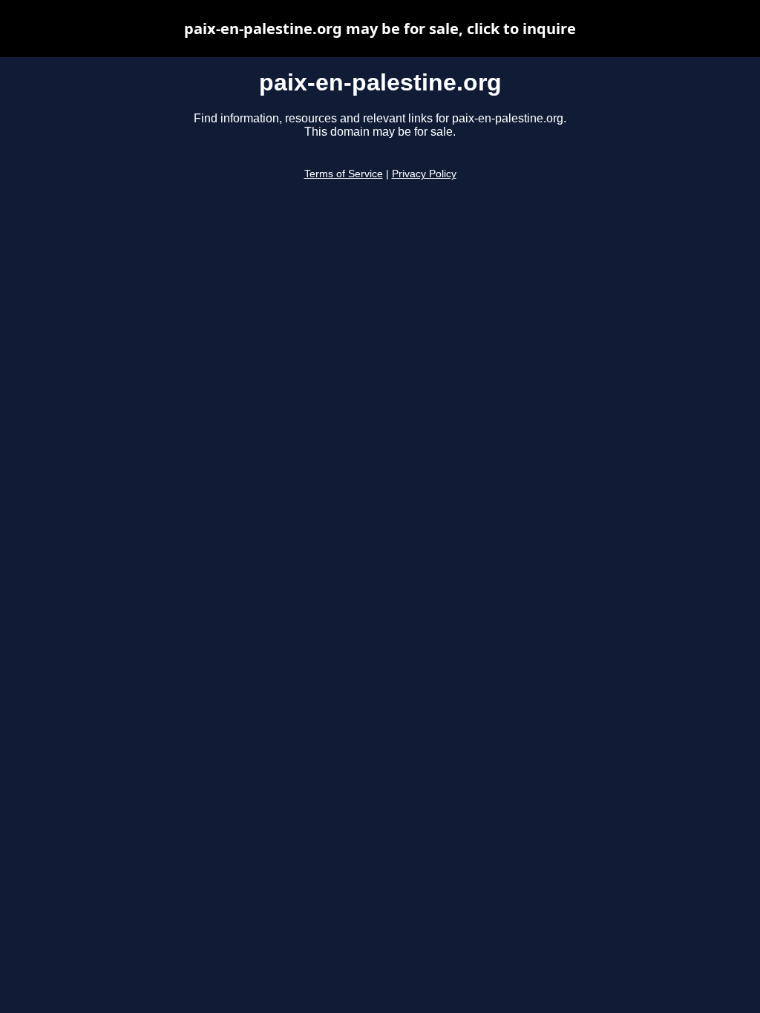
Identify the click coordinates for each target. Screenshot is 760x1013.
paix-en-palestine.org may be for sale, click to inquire (380, 29)
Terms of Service (343, 173)
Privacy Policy (424, 173)
